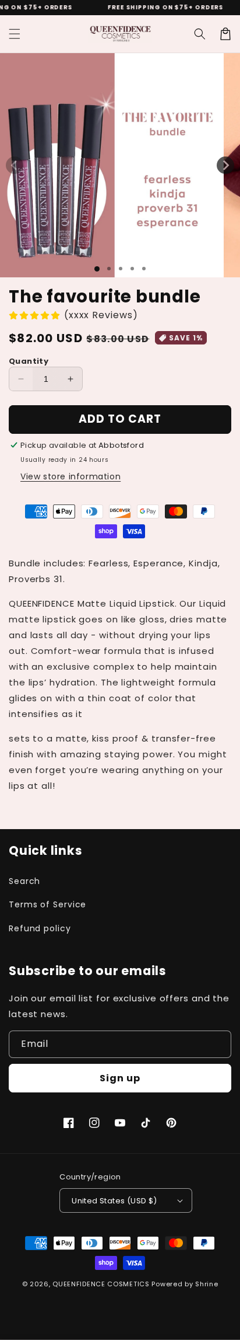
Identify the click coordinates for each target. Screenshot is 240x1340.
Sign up (120, 1078)
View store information (70, 476)
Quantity (28, 361)
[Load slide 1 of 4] (132, 268)
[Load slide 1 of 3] (120, 268)
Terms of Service (47, 904)
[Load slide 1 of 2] (109, 268)
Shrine (206, 1284)
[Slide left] (14, 165)
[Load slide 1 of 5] (144, 268)
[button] (14, 34)
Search (24, 881)
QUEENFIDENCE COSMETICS (100, 1284)
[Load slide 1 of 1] (97, 269)
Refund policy (40, 928)
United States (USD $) (114, 1200)
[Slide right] (225, 165)
